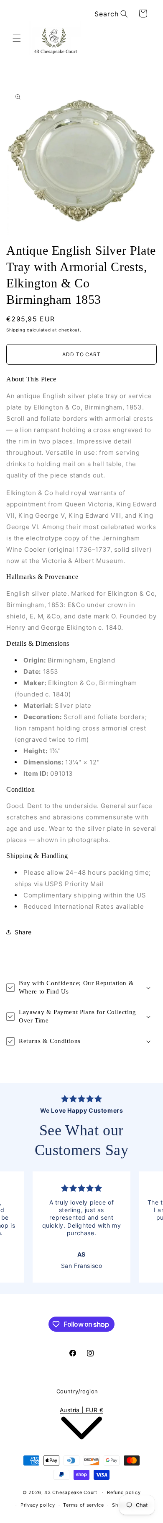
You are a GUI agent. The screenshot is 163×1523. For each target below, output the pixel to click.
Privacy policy (37, 1505)
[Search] (124, 14)
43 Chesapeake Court (70, 1492)
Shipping (15, 329)
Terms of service (83, 1505)
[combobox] (109, 14)
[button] (17, 38)
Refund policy (123, 1492)
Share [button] (23, 932)
